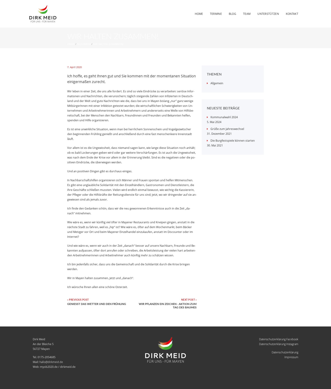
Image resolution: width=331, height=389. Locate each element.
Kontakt (292, 14)
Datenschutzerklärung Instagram (278, 344)
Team (246, 14)
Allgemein (84, 44)
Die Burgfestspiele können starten (232, 140)
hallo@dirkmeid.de (51, 362)
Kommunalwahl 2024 (224, 117)
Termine (216, 14)
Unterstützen (268, 14)
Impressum (291, 357)
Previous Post (79, 300)
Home (199, 14)
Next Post (188, 300)
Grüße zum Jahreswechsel (227, 129)
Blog (232, 14)
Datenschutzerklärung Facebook (278, 339)
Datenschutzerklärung (285, 352)
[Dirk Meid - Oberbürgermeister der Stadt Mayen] (42, 7)
